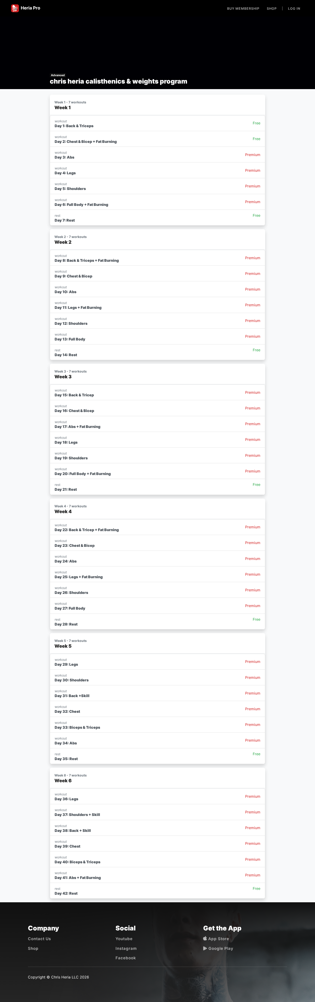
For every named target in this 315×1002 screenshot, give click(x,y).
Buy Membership (243, 8)
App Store (218, 938)
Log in (294, 8)
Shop (272, 8)
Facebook (126, 958)
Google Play (220, 948)
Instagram (126, 948)
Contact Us (39, 938)
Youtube (124, 938)
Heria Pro (29, 8)
